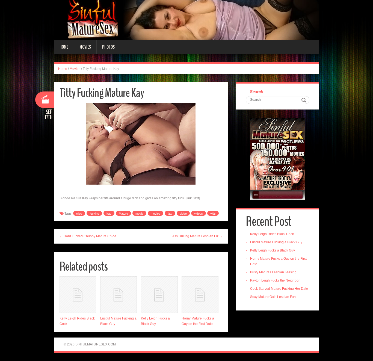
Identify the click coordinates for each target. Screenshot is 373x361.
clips (79, 213)
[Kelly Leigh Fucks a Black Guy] (159, 294)
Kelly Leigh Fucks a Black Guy (272, 250)
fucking (94, 213)
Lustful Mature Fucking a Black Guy (276, 242)
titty (170, 213)
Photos (108, 47)
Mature (123, 213)
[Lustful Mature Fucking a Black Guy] (118, 294)
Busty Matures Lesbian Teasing (273, 272)
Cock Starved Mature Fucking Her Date (279, 289)
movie (139, 213)
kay (108, 213)
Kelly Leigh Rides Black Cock (272, 234)
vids (213, 213)
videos (198, 213)
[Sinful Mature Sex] (186, 20)
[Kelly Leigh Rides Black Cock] (78, 294)
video (183, 213)
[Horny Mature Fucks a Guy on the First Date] (200, 294)
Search (256, 91)
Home (64, 47)
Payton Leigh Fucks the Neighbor (275, 280)
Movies (85, 47)
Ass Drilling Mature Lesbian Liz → (197, 236)
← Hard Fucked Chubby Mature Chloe (88, 236)
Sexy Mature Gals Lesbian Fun (273, 297)
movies (155, 213)
